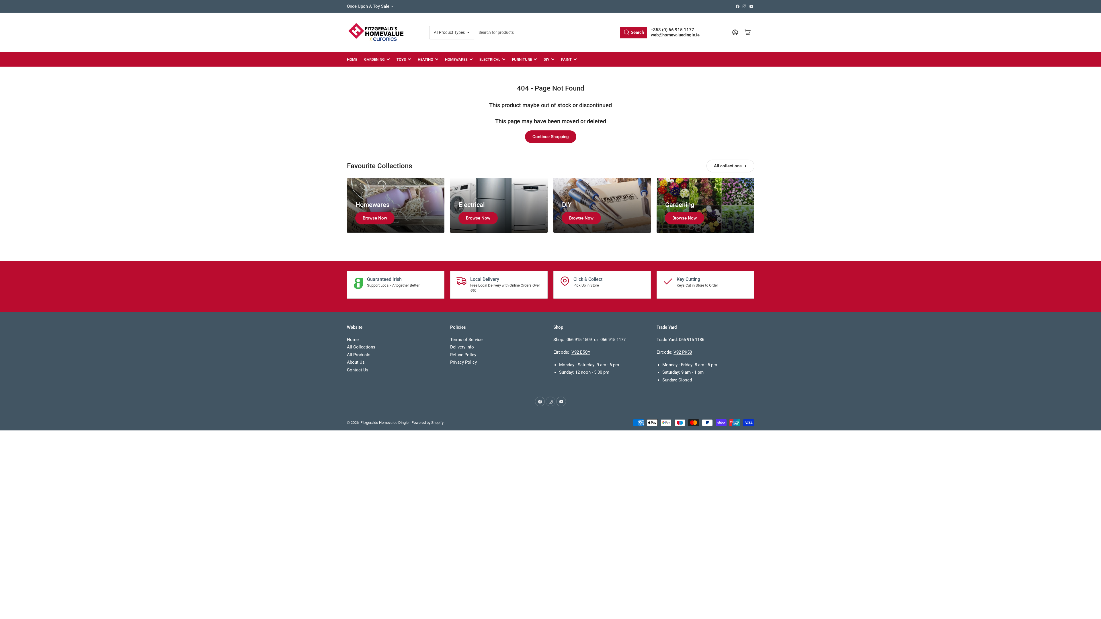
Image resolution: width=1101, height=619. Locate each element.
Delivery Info (462, 347)
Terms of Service (466, 339)
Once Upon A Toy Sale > (370, 6)
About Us (356, 362)
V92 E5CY (580, 352)
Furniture (522, 59)
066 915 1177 (613, 339)
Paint (566, 59)
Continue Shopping (550, 136)
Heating (425, 59)
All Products (358, 354)
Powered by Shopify (427, 422)
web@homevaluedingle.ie (675, 35)
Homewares (456, 59)
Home (352, 59)
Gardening (374, 59)
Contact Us (357, 370)
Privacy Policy (463, 362)
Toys (401, 59)
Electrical (489, 59)
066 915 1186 (691, 339)
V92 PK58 (683, 352)
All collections (728, 166)
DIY (546, 59)
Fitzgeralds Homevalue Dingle (384, 422)
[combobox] (561, 32)
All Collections (361, 347)
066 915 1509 (579, 339)
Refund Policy (463, 354)
